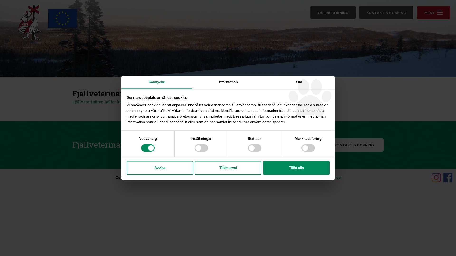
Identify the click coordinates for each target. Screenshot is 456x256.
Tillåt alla (296, 168)
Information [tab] (228, 82)
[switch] (201, 148)
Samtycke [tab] (157, 82)
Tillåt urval (228, 168)
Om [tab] (299, 82)
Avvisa (159, 168)
